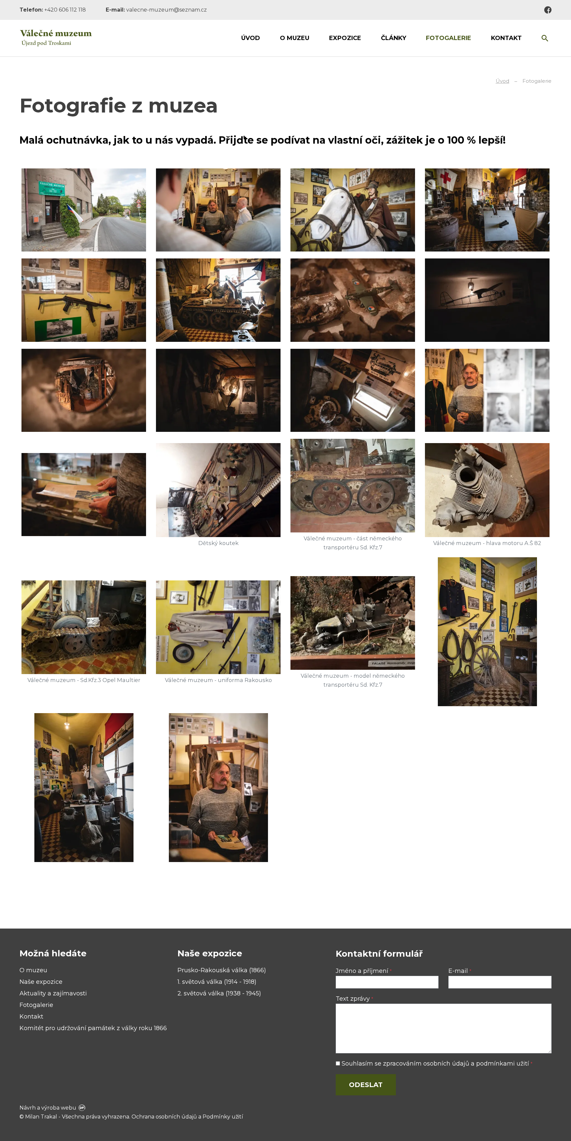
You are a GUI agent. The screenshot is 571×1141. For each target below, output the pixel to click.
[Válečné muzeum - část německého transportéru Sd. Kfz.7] (352, 485)
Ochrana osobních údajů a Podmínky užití (187, 1117)
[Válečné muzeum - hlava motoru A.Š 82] (487, 490)
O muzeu (33, 970)
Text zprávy (354, 998)
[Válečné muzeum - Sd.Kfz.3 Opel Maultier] (83, 627)
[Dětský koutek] (218, 490)
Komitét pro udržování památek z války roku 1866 (93, 1028)
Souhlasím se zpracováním (436, 1063)
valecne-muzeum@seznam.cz (166, 10)
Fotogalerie (36, 1005)
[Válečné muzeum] (55, 38)
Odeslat (366, 1085)
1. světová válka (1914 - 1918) (216, 981)
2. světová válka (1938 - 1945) (219, 993)
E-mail (459, 971)
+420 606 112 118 (65, 10)
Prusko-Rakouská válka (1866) (221, 970)
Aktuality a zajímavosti (53, 993)
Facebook (548, 10)
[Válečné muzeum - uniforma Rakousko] (218, 627)
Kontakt (31, 1016)
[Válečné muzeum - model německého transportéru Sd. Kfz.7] (352, 623)
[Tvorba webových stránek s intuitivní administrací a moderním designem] (81, 1108)
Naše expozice (40, 981)
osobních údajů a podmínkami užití (476, 1063)
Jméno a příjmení (364, 971)
